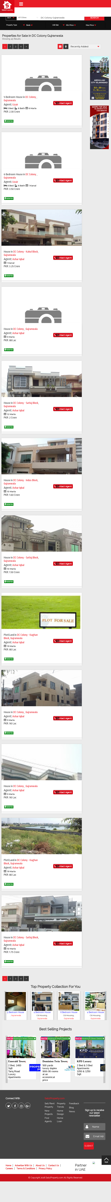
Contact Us (53, 1165)
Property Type (11, 25)
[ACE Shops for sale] (98, 126)
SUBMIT (89, 1146)
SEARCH (94, 17)
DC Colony (31, 97)
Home (8, 1165)
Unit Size (55, 25)
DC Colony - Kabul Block (25, 251)
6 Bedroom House (68, 1012)
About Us (40, 1165)
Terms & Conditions (26, 1168)
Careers (9, 1168)
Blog (71, 1107)
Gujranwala (10, 100)
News (72, 1111)
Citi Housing (41, 1015)
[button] (5, 1005)
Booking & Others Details (24, 1039)
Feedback (74, 1103)
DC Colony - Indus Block (25, 480)
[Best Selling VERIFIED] (21, 1047)
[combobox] (11, 17)
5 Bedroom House (15, 1012)
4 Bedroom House (42, 1012)
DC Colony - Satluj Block (25, 403)
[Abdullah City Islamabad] (98, 77)
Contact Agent (64, 103)
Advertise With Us (23, 1165)
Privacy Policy (45, 1168)
